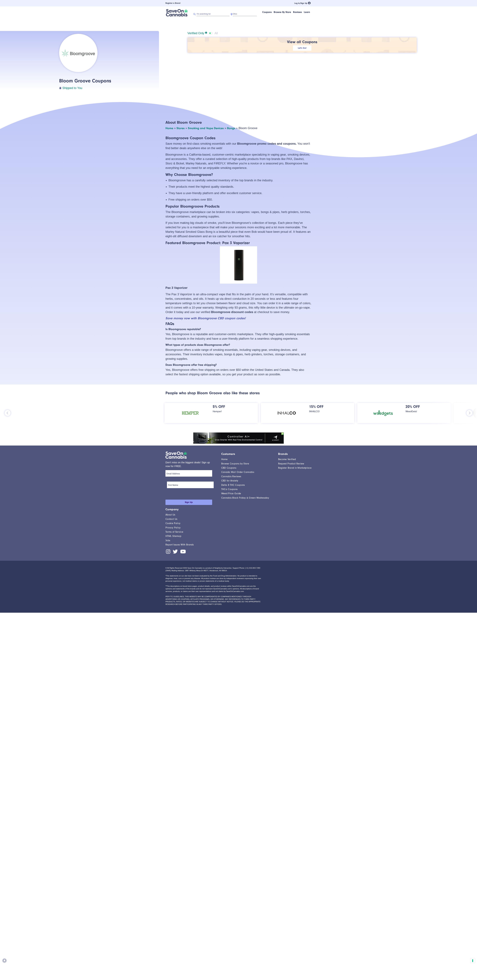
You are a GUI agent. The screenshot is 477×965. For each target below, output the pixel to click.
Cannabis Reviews (231, 476)
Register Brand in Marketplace (295, 467)
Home (169, 128)
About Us (170, 514)
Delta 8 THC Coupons (233, 485)
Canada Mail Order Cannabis (237, 472)
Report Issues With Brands (179, 544)
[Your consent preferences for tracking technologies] (472, 960)
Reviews (297, 12)
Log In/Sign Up (301, 3)
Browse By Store (282, 12)
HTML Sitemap (173, 536)
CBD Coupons (228, 467)
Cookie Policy (172, 523)
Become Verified (287, 459)
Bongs (231, 128)
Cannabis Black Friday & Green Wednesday (245, 497)
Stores (181, 128)
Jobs (167, 540)
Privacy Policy (172, 527)
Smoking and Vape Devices (206, 128)
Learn (307, 12)
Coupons (267, 12)
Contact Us (171, 519)
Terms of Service (174, 531)
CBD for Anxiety (229, 480)
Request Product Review (291, 463)
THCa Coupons (229, 489)
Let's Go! (302, 48)
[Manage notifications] (4, 961)
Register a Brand (172, 3)
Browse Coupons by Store (235, 463)
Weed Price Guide (231, 493)
